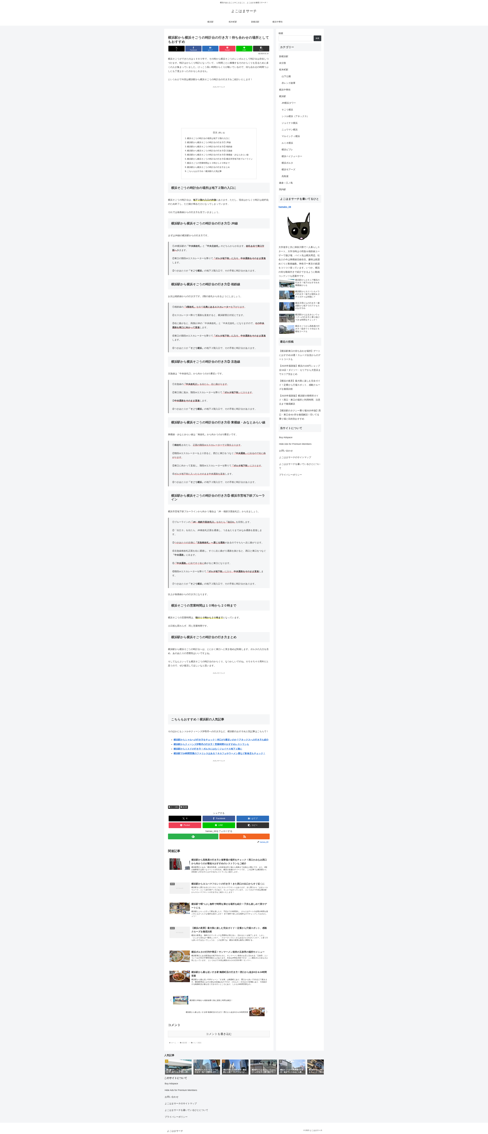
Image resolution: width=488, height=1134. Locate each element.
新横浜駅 (283, 56)
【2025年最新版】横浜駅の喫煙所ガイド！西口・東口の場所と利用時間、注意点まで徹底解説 (299, 399)
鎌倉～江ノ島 (286, 183)
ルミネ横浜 (287, 143)
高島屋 (285, 176)
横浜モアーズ (288, 169)
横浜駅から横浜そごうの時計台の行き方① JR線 (209, 142)
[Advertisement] (219, 106)
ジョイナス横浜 (290, 123)
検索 (281, 33)
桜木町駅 (283, 69)
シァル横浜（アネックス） (295, 116)
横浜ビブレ (287, 149)
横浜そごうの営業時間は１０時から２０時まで (208, 163)
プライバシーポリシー (290, 474)
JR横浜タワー (289, 103)
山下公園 (286, 76)
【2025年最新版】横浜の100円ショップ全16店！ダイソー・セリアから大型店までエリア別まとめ (300, 370)
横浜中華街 (285, 89)
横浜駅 (185, 807)
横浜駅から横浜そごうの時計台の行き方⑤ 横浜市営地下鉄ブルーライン (220, 159)
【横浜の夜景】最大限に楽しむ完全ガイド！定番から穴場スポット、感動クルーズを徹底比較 (299, 385)
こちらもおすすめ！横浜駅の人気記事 (204, 171)
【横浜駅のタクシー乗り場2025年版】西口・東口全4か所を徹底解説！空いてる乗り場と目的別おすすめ (300, 414)
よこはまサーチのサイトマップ (295, 457)
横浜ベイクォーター (292, 156)
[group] (178, 1067)
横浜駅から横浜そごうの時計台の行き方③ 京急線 (209, 150)
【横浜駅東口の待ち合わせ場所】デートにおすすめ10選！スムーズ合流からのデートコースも (300, 355)
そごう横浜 (174, 807)
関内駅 (282, 189)
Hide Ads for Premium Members (295, 444)
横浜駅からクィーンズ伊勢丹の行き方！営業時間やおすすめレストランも (211, 744)
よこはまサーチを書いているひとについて (299, 466)
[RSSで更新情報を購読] (244, 836)
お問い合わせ (286, 450)
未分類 (282, 63)
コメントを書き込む (219, 1034)
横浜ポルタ (287, 163)
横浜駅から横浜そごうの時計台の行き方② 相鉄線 (209, 146)
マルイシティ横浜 (291, 136)
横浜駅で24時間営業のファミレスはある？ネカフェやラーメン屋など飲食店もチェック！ (219, 753)
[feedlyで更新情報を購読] (193, 836)
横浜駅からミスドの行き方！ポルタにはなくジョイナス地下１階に (208, 749)
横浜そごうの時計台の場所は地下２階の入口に (208, 138)
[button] (261, 48)
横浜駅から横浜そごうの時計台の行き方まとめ (208, 167)
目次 (215, 132)
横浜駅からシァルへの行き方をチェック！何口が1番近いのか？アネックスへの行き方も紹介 (221, 739)
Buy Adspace (285, 437)
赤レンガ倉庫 (288, 83)
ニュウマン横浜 (290, 129)
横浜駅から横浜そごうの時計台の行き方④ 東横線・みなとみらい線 (218, 155)
